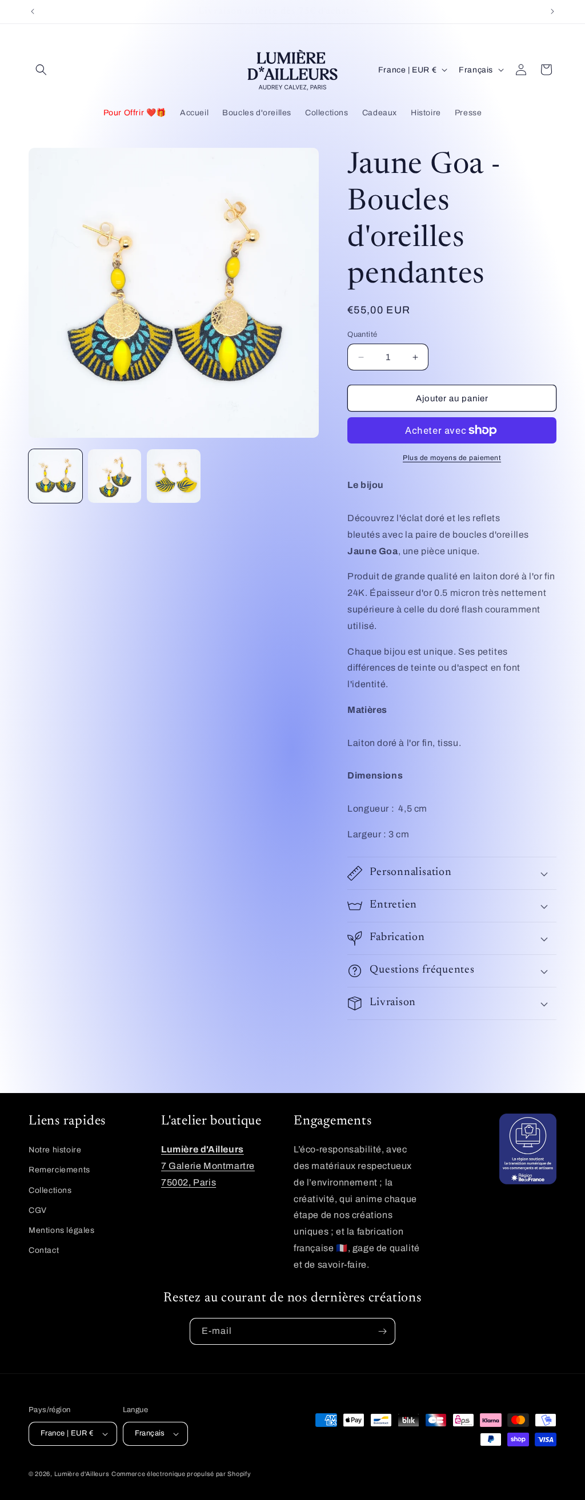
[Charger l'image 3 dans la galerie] (174, 476)
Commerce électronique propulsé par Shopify (181, 1473)
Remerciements (59, 1170)
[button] (41, 69)
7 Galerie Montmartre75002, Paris (208, 1165)
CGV (38, 1210)
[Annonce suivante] (552, 11)
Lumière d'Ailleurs (82, 1473)
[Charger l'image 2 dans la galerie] (115, 476)
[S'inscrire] (382, 1331)
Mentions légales (62, 1230)
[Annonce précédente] (32, 11)
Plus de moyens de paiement (452, 458)
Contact (44, 1250)
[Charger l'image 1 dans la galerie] (55, 476)
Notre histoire (55, 1150)
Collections (50, 1190)
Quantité (362, 334)
